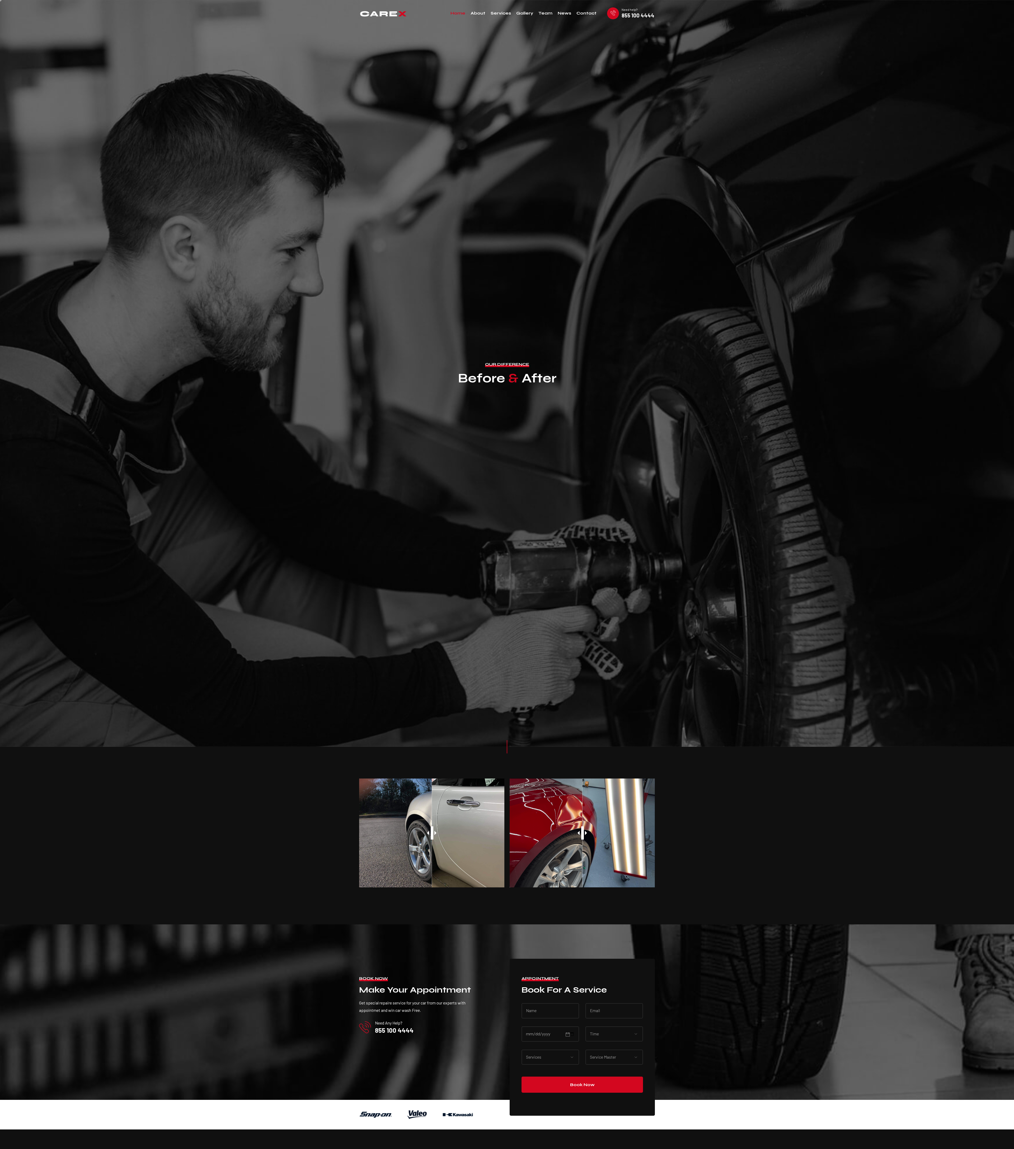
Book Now (582, 1084)
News (564, 13)
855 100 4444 (638, 15)
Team (545, 13)
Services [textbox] (533, 1056)
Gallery (524, 13)
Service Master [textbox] (603, 1056)
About (478, 13)
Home (457, 13)
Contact (586, 13)
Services (501, 13)
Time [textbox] (594, 1033)
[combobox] (599, 1034)
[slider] (432, 833)
